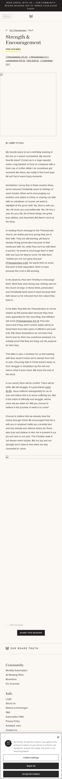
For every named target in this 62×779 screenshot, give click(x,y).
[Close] (58, 737)
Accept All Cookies (31, 774)
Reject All (31, 765)
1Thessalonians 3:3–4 (27, 321)
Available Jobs (13, 725)
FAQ (8, 712)
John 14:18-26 (33, 60)
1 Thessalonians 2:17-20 (16, 57)
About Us (11, 703)
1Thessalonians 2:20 (16, 262)
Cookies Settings (31, 757)
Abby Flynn (16, 143)
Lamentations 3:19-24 (15, 60)
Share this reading (31, 632)
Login (9, 699)
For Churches (13, 683)
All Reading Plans (15, 674)
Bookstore (11, 679)
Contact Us (11, 730)
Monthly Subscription (16, 670)
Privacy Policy (13, 721)
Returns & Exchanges (17, 707)
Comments (16, 625)
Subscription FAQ (15, 716)
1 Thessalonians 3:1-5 (38, 57)
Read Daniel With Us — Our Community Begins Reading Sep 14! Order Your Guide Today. (31, 5)
